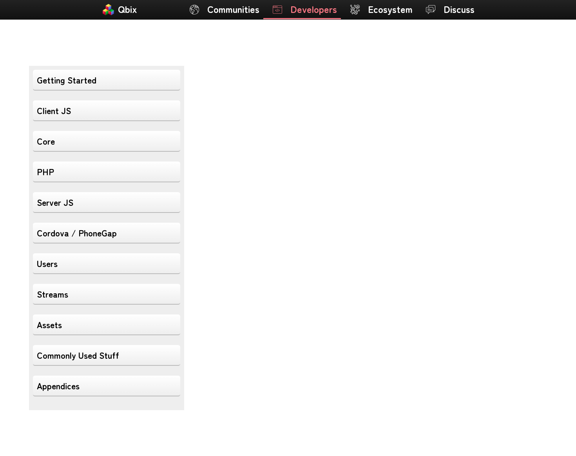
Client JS (54, 110)
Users (47, 263)
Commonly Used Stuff (78, 355)
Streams (52, 294)
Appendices (58, 386)
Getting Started (66, 80)
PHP (45, 171)
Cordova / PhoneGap (77, 233)
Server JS (55, 202)
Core (46, 141)
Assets (49, 324)
